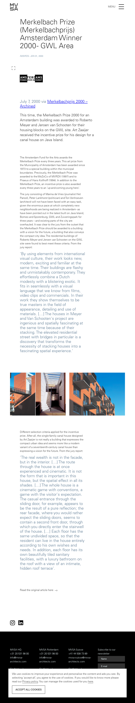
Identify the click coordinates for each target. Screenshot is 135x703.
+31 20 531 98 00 (19, 654)
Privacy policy (30, 681)
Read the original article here (36, 590)
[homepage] (14, 10)
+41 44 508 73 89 (77, 654)
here (90, 681)
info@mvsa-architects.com (18, 660)
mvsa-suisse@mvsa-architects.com (79, 660)
